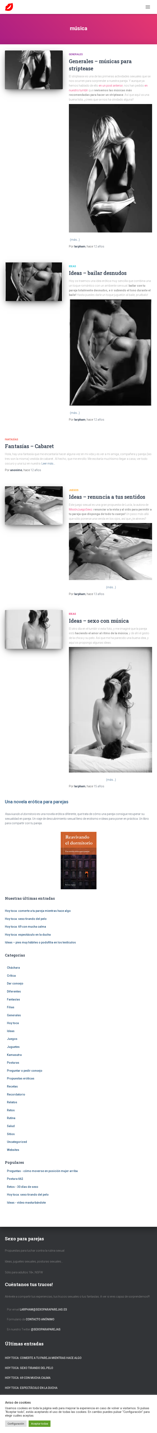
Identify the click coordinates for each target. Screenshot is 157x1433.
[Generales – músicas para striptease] (34, 69)
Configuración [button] (16, 1423)
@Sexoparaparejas (46, 1329)
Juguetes (13, 1046)
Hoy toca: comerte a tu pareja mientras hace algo (38, 910)
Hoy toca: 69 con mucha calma (25, 926)
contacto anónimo (40, 1319)
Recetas (12, 1086)
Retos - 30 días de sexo (22, 1186)
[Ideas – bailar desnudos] (34, 281)
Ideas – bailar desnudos (98, 273)
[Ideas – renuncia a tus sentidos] (34, 505)
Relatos (12, 1102)
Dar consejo (15, 983)
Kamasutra (14, 1054)
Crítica (11, 975)
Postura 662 (15, 1178)
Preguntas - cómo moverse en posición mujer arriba (42, 1171)
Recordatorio (16, 1094)
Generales (76, 54)
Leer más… (48, 463)
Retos (11, 1110)
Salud (11, 1126)
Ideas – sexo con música (99, 620)
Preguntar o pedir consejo (24, 1070)
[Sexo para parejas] (10, 7)
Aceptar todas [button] (39, 1423)
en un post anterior (111, 85)
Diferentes (14, 991)
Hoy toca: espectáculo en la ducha (28, 934)
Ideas (72, 266)
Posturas (13, 1062)
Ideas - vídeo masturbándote (26, 1202)
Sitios (11, 1134)
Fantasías (11, 439)
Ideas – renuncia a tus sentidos (107, 496)
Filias (10, 1007)
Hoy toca (13, 1023)
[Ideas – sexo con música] (34, 629)
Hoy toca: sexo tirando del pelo (26, 918)
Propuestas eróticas (20, 1078)
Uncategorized (17, 1141)
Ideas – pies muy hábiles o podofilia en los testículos (40, 942)
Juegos (73, 490)
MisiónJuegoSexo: (81, 509)
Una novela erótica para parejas (36, 801)
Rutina (11, 1118)
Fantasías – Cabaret (29, 446)
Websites (13, 1149)
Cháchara (13, 967)
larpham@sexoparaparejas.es (43, 1309)
